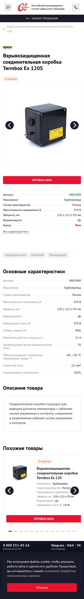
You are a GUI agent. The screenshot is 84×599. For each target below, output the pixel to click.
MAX (70, 545)
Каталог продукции (45, 18)
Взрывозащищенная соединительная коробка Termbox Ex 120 (57, 473)
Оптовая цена (42, 180)
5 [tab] (31, 531)
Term (78, 225)
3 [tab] (20, 531)
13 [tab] (73, 531)
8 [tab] (47, 531)
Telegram (57, 545)
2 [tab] (15, 531)
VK (79, 545)
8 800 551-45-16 (16, 545)
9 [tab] (52, 531)
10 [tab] (58, 531)
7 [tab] (42, 531)
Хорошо (42, 587)
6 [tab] (36, 531)
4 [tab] (26, 531)
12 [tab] (68, 531)
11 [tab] (63, 531)
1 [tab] (10, 531)
